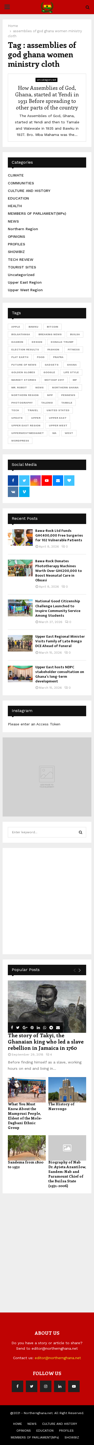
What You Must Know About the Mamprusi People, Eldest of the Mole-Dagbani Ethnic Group (25, 1115)
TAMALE (66, 402)
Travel (32, 410)
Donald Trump (62, 341)
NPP (50, 395)
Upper (35, 417)
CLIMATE (16, 175)
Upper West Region (25, 290)
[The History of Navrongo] (67, 1089)
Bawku (33, 326)
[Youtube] (74, 1386)
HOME (17, 1424)
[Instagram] (45, 1386)
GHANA (72, 364)
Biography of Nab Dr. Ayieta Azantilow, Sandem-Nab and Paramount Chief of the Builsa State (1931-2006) (67, 1174)
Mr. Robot (19, 387)
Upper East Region (25, 282)
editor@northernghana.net (58, 1358)
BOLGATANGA (20, 334)
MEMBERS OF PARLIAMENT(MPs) (37, 213)
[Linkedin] (60, 1386)
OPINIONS (16, 236)
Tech (15, 410)
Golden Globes (23, 372)
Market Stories (23, 379)
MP (75, 379)
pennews (68, 395)
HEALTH (15, 206)
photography (22, 402)
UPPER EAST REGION (25, 425)
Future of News (23, 364)
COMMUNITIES (21, 183)
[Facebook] (17, 1386)
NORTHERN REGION (25, 395)
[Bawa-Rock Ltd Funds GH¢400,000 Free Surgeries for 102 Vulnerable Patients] (20, 537)
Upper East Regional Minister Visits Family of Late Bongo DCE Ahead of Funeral (60, 641)
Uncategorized (46, 79)
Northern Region (23, 229)
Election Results (25, 349)
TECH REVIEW (20, 259)
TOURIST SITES (22, 267)
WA (54, 433)
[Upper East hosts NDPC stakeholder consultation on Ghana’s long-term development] (20, 674)
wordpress (20, 440)
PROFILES (16, 244)
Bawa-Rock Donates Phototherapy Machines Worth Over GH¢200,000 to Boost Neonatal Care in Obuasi (58, 570)
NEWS (13, 221)
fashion (53, 349)
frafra (58, 357)
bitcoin (52, 326)
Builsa (75, 334)
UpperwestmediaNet (27, 433)
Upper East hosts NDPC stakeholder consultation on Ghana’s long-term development (59, 674)
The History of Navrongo (61, 1106)
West (69, 433)
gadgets (51, 364)
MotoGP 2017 (54, 379)
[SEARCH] (80, 832)
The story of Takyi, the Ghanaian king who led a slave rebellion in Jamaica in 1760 (46, 1041)
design (37, 341)
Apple (15, 326)
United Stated (57, 410)
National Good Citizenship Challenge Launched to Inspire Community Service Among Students (57, 608)
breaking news (50, 334)
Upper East (58, 417)
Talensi (47, 402)
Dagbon (17, 341)
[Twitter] (31, 1386)
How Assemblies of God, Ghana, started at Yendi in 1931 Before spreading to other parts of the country (47, 97)
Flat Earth (19, 357)
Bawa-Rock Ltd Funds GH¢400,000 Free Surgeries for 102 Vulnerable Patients (59, 535)
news (39, 387)
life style (71, 372)
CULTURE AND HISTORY (29, 191)
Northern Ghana (65, 387)
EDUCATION (18, 198)
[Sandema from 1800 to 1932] (27, 1148)
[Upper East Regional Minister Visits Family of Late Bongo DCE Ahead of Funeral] (20, 643)
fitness (74, 349)
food (41, 357)
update (17, 417)
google (49, 372)
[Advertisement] (47, 900)
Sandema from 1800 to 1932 (25, 1164)
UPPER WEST (58, 425)
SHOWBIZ (16, 252)
